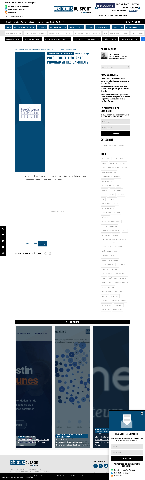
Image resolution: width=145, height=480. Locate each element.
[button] (142, 413)
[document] (72, 240)
